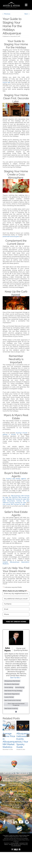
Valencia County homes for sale (14, 502)
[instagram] (9, 822)
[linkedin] (15, 822)
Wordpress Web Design (20, 844)
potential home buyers (11, 236)
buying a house (21, 433)
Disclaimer (7, 843)
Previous (7, 14)
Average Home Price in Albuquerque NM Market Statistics (10, 740)
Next (26, 14)
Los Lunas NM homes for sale (14, 504)
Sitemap (6, 838)
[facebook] (4, 822)
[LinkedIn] (16, 712)
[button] (4, 735)
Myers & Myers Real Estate (18, 805)
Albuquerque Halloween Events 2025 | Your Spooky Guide (23, 740)
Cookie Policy (21, 840)
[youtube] (21, 822)
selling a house (9, 434)
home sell (6, 82)
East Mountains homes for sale (16, 501)
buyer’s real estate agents (16, 478)
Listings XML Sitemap (15, 838)
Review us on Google (16, 813)
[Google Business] (27, 822)
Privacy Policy (13, 840)
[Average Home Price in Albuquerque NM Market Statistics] (9, 721)
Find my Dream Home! (16, 622)
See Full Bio (15, 678)
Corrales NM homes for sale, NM (17, 499)
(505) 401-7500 (17, 796)
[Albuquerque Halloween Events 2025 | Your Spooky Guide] (22, 721)
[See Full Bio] (21, 678)
